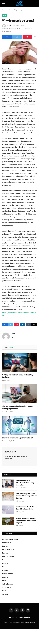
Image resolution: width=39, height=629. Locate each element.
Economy (5, 553)
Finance (5, 560)
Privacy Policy (25, 617)
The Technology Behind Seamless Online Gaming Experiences (17, 407)
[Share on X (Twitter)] (17, 37)
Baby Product (6, 543)
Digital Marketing (8, 549)
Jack (9, 25)
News (4, 581)
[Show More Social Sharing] (35, 37)
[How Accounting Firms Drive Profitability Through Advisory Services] (8, 496)
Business (5, 546)
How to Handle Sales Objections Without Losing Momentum (25, 483)
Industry (5, 563)
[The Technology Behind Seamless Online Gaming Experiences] (19, 393)
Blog (4, 15)
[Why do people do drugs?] (19, 52)
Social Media (6, 587)
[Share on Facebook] (7, 37)
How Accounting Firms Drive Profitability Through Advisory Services (26, 496)
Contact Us (13, 617)
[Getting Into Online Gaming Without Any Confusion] (19, 362)
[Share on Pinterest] (27, 37)
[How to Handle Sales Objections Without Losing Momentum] (8, 483)
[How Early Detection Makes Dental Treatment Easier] (8, 509)
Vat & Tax (5, 594)
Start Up (5, 591)
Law (3, 567)
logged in (17, 456)
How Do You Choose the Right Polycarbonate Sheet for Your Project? (26, 520)
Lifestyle (5, 570)
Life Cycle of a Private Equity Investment (17, 438)
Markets (5, 577)
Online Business (7, 584)
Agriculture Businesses (10, 539)
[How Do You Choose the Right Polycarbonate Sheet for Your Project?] (8, 521)
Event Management (9, 556)
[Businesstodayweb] (19, 3)
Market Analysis (7, 574)
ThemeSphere (30, 622)
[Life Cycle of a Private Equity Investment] (19, 425)
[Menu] (3, 3)
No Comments (28, 29)
